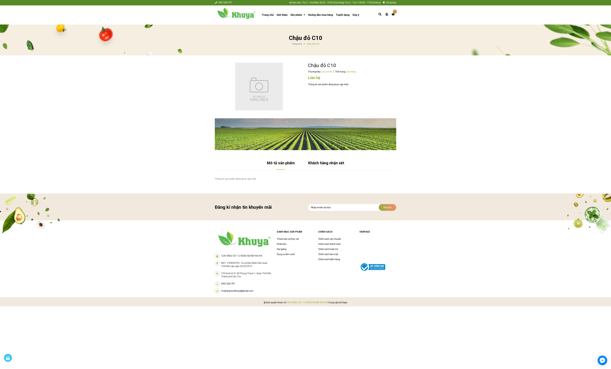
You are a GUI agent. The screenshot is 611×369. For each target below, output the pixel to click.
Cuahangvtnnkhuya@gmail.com (237, 291)
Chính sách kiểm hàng (329, 259)
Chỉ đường (391, 2)
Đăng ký (387, 207)
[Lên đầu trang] (514, 348)
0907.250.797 (225, 2)
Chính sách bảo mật (328, 254)
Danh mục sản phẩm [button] (289, 232)
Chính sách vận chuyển (329, 239)
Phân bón (281, 244)
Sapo (344, 302)
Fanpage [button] (365, 232)
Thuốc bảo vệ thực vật (288, 239)
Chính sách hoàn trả (328, 249)
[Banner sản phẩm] (305, 134)
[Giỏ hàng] (393, 15)
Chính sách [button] (325, 232)
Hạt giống (281, 249)
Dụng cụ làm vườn (286, 254)
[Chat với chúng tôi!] (602, 360)
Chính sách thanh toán (329, 244)
